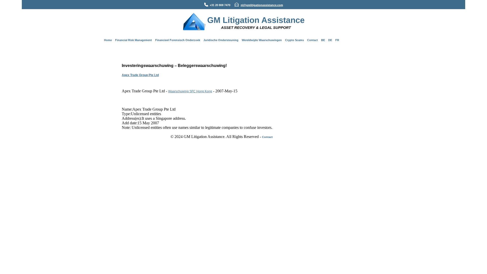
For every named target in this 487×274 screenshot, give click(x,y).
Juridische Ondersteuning (220, 40)
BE (323, 40)
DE (330, 40)
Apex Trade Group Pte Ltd (140, 75)
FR (337, 40)
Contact (312, 40)
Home (108, 40)
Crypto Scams (294, 40)
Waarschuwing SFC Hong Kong (190, 91)
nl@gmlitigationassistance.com (262, 5)
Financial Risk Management (133, 40)
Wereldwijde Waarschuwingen (262, 40)
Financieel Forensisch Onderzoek (177, 40)
